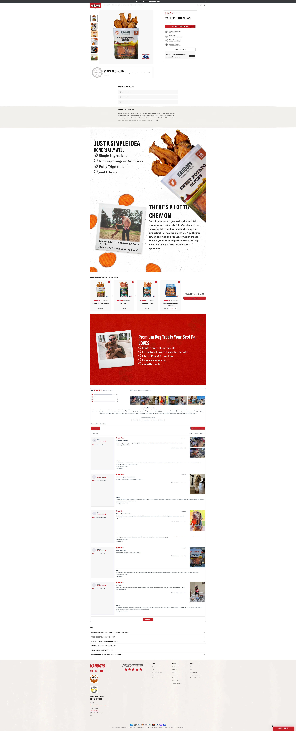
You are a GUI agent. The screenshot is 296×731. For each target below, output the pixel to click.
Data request (193, 672)
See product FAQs (180, 49)
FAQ (191, 669)
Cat (153, 669)
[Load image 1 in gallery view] (94, 18)
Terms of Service (156, 675)
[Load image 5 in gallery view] (94, 49)
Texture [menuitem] (155, 420)
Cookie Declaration (179, 727)
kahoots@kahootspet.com (98, 705)
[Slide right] (94, 63)
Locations (174, 675)
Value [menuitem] (161, 420)
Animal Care (175, 680)
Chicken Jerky (147, 303)
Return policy (156, 678)
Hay (191, 667)
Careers (174, 672)
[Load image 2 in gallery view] (94, 26)
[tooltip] (153, 407)
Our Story (174, 667)
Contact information (158, 727)
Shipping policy (149, 727)
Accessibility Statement (196, 678)
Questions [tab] (103, 424)
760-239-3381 (94, 710)
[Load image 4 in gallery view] (94, 41)
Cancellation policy (169, 727)
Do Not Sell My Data (195, 675)
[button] (114, 5)
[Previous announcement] (90, 1)
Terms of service (140, 727)
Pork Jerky (124, 303)
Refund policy (124, 727)
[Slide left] (94, 12)
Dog (153, 667)
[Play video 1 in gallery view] (94, 57)
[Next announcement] (205, 1)
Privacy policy (132, 727)
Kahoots (118, 727)
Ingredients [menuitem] (147, 420)
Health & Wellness (157, 672)
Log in (192, 56)
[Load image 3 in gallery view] (94, 33)
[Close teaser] (272, 726)
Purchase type (168, 22)
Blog (173, 678)
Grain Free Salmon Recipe (170, 304)
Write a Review (199, 428)
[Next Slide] (203, 400)
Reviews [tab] (94, 424)
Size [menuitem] (140, 420)
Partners (174, 669)
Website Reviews (177, 683)
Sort (191, 433)
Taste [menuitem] (134, 420)
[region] (167, 400)
